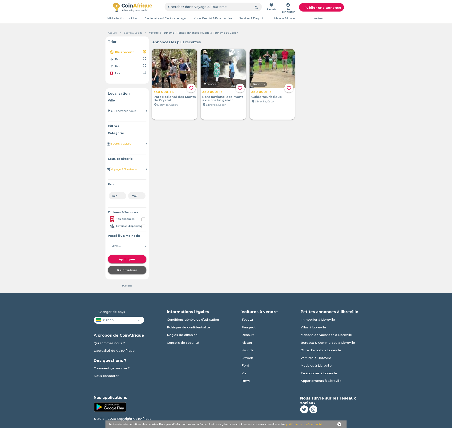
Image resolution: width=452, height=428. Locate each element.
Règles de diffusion (182, 335)
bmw (246, 381)
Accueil (112, 32)
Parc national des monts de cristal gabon (222, 98)
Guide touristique (266, 96)
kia (244, 373)
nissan (247, 342)
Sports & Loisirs (133, 32)
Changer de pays (111, 312)
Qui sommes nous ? (109, 343)
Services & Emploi (251, 18)
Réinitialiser (127, 270)
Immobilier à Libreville (318, 319)
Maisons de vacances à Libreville (326, 335)
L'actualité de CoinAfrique (114, 350)
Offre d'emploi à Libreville (321, 350)
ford (245, 365)
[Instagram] (313, 409)
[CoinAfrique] (132, 7)
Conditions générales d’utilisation (193, 319)
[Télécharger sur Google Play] (110, 406)
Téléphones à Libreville (319, 373)
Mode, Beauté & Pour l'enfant (213, 18)
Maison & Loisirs (284, 18)
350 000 (163, 92)
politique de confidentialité (304, 424)
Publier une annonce (322, 7)
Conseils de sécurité (183, 342)
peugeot (249, 327)
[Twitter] (304, 409)
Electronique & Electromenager (166, 18)
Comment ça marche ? (112, 368)
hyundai (248, 350)
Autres (318, 18)
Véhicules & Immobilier (122, 18)
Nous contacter (106, 376)
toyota (247, 319)
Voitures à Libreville (316, 358)
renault (248, 335)
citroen (247, 358)
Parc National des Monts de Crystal (174, 98)
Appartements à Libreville (321, 381)
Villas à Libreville (313, 327)
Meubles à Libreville (316, 365)
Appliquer (127, 259)
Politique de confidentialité (188, 327)
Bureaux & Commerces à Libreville (328, 342)
